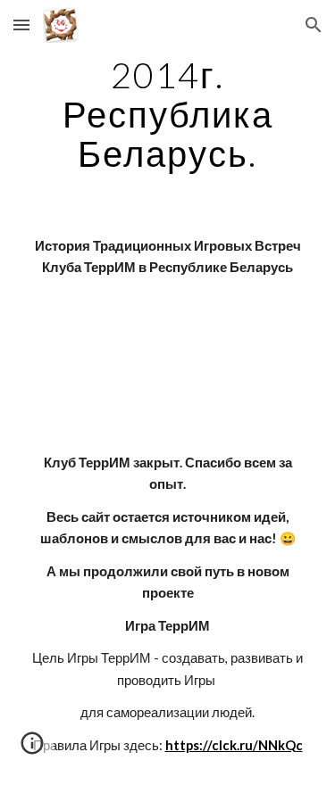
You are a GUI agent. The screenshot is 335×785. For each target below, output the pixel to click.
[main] (168, 114)
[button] (21, 24)
